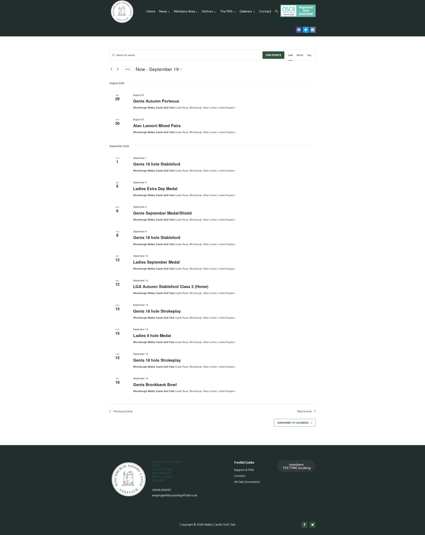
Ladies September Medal (156, 262)
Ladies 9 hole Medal (152, 335)
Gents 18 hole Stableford (156, 164)
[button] (276, 11)
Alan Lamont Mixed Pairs (157, 125)
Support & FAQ (244, 470)
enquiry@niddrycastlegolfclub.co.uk (174, 495)
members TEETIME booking (296, 466)
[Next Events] (118, 69)
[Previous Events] (111, 69)
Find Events (273, 55)
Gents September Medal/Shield (162, 213)
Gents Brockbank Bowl (155, 384)
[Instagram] (313, 30)
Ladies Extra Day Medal (155, 188)
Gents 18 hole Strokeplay (157, 311)
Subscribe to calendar (292, 422)
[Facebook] (299, 30)
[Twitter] (306, 30)
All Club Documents (247, 482)
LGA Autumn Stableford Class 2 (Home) (170, 286)
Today (127, 69)
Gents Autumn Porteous (156, 101)
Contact (265, 11)
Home (151, 11)
